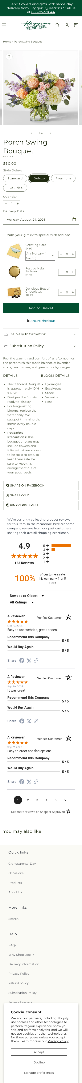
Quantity (10, 197)
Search (13, 919)
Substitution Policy (22, 993)
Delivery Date (13, 211)
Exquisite (15, 188)
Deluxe (39, 178)
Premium (63, 178)
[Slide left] (31, 133)
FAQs (12, 945)
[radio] (59, 545)
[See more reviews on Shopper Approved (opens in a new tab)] (36, 661)
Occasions (16, 873)
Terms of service (20, 1002)
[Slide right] (50, 133)
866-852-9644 (43, 12)
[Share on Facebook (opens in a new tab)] (21, 661)
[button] (57, 25)
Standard (15, 178)
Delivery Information (23, 964)
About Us (15, 892)
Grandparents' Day (22, 864)
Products (15, 883)
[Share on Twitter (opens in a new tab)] (29, 661)
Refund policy (18, 983)
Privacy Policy (58, 1041)
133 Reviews (28, 563)
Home (7, 41)
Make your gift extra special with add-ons (38, 235)
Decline (39, 1062)
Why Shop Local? (21, 955)
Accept (39, 1052)
